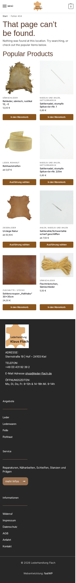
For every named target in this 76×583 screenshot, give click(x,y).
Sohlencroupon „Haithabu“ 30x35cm (17, 295)
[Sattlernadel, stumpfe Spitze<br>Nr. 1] (56, 77)
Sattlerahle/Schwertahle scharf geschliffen (53, 232)
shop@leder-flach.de (38, 373)
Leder (6, 163)
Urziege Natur (10, 231)
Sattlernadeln (48, 100)
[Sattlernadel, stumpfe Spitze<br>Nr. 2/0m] (56, 142)
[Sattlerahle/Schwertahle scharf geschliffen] (56, 207)
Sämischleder (10, 98)
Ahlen (43, 228)
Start (5, 16)
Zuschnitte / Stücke (14, 290)
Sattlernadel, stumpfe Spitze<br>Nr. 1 (52, 105)
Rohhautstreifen (12, 166)
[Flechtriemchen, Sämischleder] (56, 265)
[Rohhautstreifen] (19, 142)
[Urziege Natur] (19, 207)
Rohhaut (14, 163)
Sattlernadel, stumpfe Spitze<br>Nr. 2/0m (52, 170)
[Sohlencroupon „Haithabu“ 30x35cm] (19, 270)
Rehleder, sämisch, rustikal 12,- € (17, 103)
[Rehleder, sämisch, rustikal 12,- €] (19, 77)
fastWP (48, 573)
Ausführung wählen (20, 182)
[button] (70, 6)
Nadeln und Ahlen (50, 98)
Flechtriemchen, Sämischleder (49, 285)
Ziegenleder (9, 228)
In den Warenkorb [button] (19, 117)
